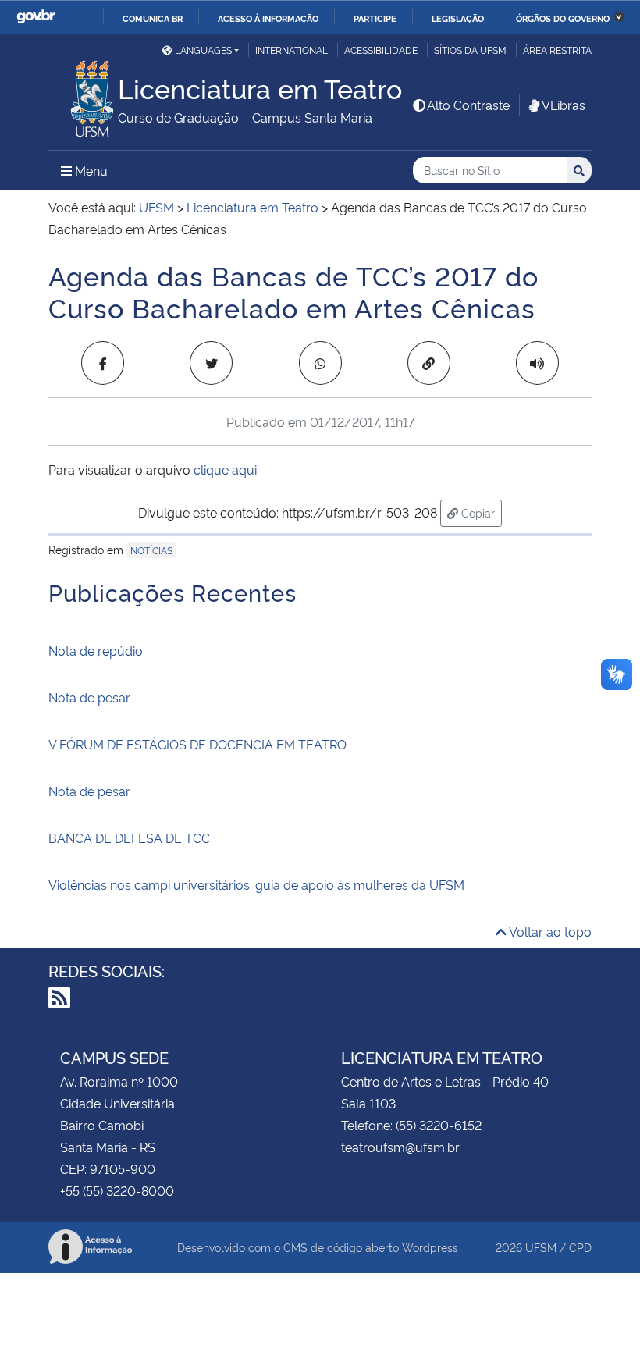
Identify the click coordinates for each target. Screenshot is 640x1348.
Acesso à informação (268, 18)
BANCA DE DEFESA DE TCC (129, 837)
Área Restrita (557, 49)
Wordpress (430, 1247)
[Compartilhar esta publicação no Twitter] (211, 363)
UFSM (540, 1247)
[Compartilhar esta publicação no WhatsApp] (320, 363)
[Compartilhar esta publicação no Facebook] (102, 363)
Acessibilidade (381, 49)
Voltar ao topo (549, 931)
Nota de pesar (89, 697)
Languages (203, 49)
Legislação (458, 18)
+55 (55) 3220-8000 (117, 1190)
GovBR (35, 16)
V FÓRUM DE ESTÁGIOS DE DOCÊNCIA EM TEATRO (197, 743)
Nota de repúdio (95, 650)
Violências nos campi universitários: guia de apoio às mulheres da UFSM (256, 884)
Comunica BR (153, 18)
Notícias (151, 550)
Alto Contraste (468, 104)
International (291, 49)
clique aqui (225, 469)
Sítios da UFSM (470, 49)
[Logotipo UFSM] (83, 94)
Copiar (480, 512)
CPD (580, 1247)
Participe (375, 18)
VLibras (563, 104)
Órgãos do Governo (563, 18)
